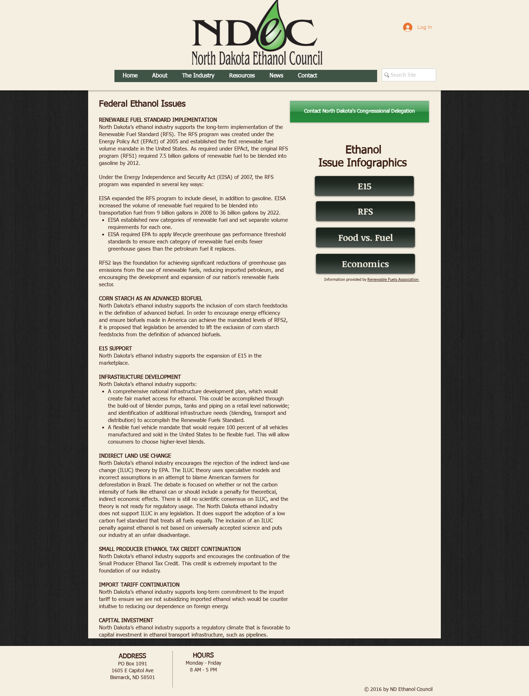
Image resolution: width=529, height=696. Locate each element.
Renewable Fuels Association (393, 280)
